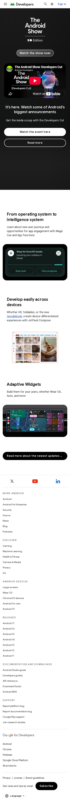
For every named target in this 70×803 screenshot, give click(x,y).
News (6, 520)
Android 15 (8, 634)
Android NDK (10, 691)
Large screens (10, 587)
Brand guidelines (35, 778)
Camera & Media (12, 562)
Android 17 (8, 623)
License (18, 778)
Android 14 (9, 639)
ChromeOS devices (13, 598)
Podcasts (7, 531)
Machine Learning (12, 551)
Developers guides (13, 675)
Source (6, 515)
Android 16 (9, 628)
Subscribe (46, 786)
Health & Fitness (11, 556)
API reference (10, 680)
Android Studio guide (14, 670)
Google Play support (13, 716)
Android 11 (8, 655)
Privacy (6, 567)
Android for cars (11, 603)
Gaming (7, 545)
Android (7, 499)
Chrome (7, 749)
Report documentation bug (17, 711)
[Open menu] (5, 4)
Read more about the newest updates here (37, 456)
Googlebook (14, 316)
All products (9, 765)
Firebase (7, 754)
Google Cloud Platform (15, 760)
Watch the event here (35, 132)
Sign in (62, 4)
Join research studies (14, 722)
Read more (35, 143)
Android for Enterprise (15, 504)
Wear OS (7, 592)
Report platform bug (13, 706)
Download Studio (12, 686)
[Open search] (45, 4)
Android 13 (8, 644)
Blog (5, 526)
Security (7, 509)
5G (4, 573)
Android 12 (8, 650)
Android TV (9, 608)
